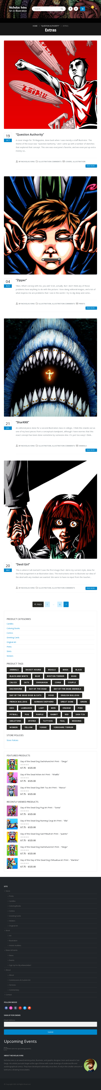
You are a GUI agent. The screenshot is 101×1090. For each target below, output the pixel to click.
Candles (10, 623)
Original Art (11, 642)
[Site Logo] (18, 8)
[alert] (50, 1048)
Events (11, 960)
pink (80, 708)
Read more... (91, 166)
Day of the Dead (38, 689)
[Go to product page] (12, 764)
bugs (74, 676)
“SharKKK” (22, 422)
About (8, 970)
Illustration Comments (50, 161)
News (11, 955)
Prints (9, 646)
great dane (67, 701)
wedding (76, 721)
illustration (79, 161)
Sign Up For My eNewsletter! (20, 965)
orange (67, 708)
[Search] (62, 9)
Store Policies (12, 740)
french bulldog (18, 701)
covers (68, 161)
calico (13, 682)
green (83, 701)
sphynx (32, 721)
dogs (51, 695)
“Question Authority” (30, 134)
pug (27, 714)
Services (12, 985)
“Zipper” (21, 280)
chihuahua (42, 682)
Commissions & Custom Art (19, 980)
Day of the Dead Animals (67, 689)
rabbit (54, 714)
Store (8, 891)
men (53, 708)
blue (37, 676)
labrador (26, 708)
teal (62, 721)
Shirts (9, 651)
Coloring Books (13, 628)
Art (10, 936)
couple (72, 682)
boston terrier (55, 676)
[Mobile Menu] (82, 9)
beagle (52, 669)
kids (12, 708)
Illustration (45, 303)
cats (26, 682)
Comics (10, 633)
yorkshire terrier (63, 727)
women (14, 727)
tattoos (48, 721)
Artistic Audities (15, 945)
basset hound (33, 669)
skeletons (15, 721)
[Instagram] (76, 9)
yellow (29, 727)
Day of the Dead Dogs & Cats (25, 695)
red (67, 714)
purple (40, 714)
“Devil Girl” (23, 564)
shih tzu (80, 714)
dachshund (16, 689)
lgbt (41, 708)
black (78, 669)
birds (66, 669)
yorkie (43, 727)
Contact (9, 995)
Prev (39, 604)
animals (83, 446)
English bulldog (70, 695)
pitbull (14, 714)
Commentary (14, 990)
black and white (19, 676)
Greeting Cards (13, 637)
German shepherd (44, 701)
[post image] (50, 85)
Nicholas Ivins (28, 161)
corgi (58, 682)
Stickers (10, 656)
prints (82, 303)
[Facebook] (70, 9)
